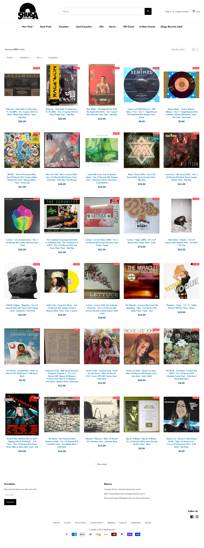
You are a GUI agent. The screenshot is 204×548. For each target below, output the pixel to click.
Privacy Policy (80, 523)
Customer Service (96, 523)
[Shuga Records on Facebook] (191, 518)
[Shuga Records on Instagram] (196, 518)
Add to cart (23, 88)
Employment (136, 523)
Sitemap (148, 523)
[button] (193, 49)
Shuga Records (109, 530)
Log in (168, 11)
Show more (102, 464)
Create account (181, 11)
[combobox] (106, 11)
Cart (198, 11)
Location (67, 523)
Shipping (111, 523)
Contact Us (123, 523)
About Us (56, 523)
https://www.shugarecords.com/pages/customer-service (124, 494)
